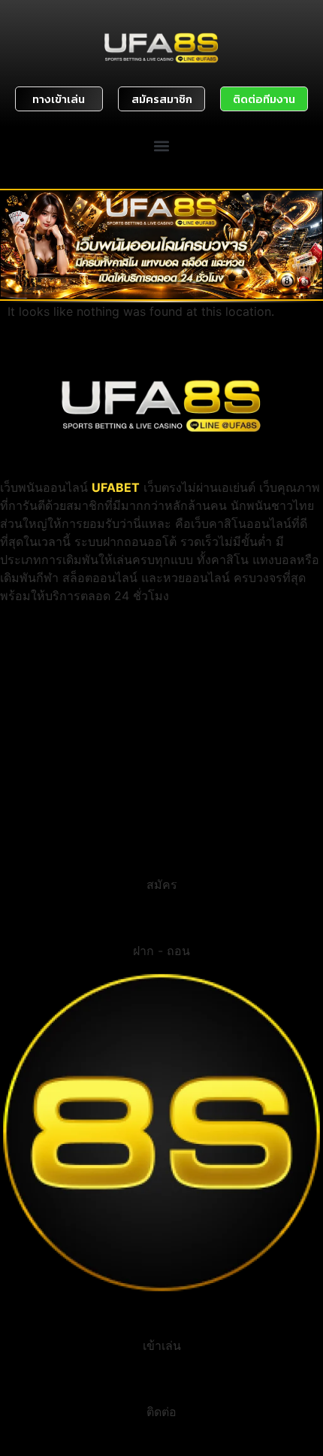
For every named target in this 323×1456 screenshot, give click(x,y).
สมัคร (161, 884)
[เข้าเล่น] (161, 1317)
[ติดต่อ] (161, 1384)
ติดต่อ (161, 1411)
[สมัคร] (161, 856)
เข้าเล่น (162, 1345)
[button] (161, 146)
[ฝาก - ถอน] (161, 923)
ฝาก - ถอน (161, 950)
